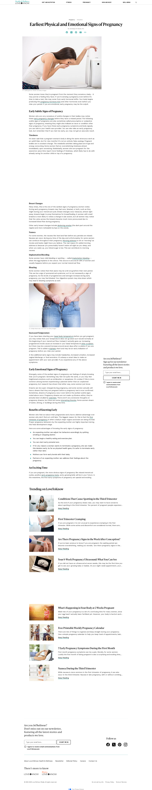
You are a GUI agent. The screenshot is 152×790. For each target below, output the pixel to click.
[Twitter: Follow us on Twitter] (114, 745)
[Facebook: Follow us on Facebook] (108, 745)
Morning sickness (69, 240)
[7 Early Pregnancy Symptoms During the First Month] (41, 652)
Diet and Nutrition (48, 2)
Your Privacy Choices (78, 789)
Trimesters (80, 19)
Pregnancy (87, 2)
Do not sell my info (98, 782)
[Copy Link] (85, 32)
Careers (83, 761)
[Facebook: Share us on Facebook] (67, 32)
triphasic (52, 348)
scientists (52, 398)
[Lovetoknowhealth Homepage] (22, 2)
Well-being (126, 2)
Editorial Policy (71, 761)
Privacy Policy (109, 782)
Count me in (116, 378)
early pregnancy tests (50, 475)
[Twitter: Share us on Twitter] (71, 32)
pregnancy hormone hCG (50, 102)
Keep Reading (63, 508)
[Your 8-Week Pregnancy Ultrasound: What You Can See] (41, 564)
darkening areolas (64, 225)
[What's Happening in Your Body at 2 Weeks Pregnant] (41, 612)
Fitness (68, 2)
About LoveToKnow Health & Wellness (38, 761)
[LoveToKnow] (31, 773)
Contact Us (93, 761)
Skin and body (107, 2)
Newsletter (59, 761)
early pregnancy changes (44, 118)
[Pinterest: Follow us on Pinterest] (120, 745)
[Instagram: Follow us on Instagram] (126, 745)
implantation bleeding (80, 258)
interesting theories (68, 400)
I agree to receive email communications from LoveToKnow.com (113, 385)
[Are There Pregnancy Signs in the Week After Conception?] (41, 543)
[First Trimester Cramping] (41, 523)
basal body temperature (64, 336)
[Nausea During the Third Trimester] (41, 673)
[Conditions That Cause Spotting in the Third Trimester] (41, 503)
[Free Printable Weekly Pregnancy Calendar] (41, 632)
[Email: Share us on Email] (80, 32)
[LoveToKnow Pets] (49, 773)
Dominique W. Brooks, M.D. (77, 28)
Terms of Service (121, 782)
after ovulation (87, 344)
